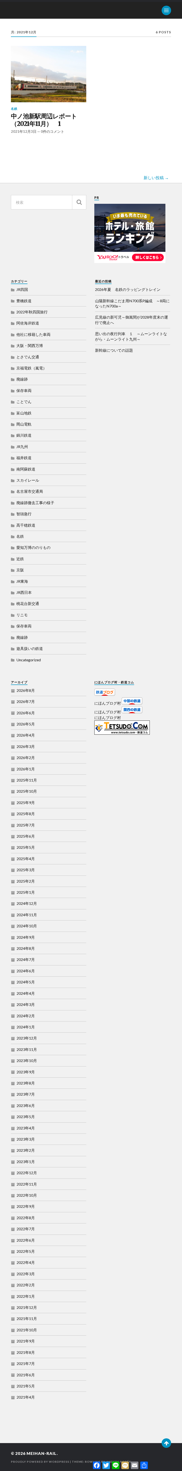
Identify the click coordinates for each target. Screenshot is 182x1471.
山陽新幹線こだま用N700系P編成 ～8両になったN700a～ (132, 303)
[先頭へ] (166, 1443)
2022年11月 (27, 1184)
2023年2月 (26, 1150)
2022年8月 (26, 1217)
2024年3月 (26, 1004)
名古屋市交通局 (29, 491)
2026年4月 (26, 735)
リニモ (22, 615)
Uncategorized (28, 660)
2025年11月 (27, 780)
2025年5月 (26, 847)
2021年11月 (27, 1318)
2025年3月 (26, 869)
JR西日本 (24, 592)
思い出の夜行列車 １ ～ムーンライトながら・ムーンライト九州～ (131, 336)
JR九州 (22, 446)
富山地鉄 (24, 413)
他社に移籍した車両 (33, 334)
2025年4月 (26, 858)
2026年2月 (26, 757)
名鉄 (14, 109)
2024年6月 (26, 971)
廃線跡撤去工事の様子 (35, 502)
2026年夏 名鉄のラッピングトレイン (127, 289)
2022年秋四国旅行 (32, 312)
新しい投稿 (154, 177)
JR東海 (22, 581)
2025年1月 (26, 892)
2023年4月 (26, 1128)
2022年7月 (26, 1229)
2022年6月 (26, 1240)
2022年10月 (27, 1195)
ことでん (24, 401)
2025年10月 (27, 791)
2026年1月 (26, 769)
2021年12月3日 (23, 131)
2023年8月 (26, 1083)
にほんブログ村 (107, 703)
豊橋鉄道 (24, 300)
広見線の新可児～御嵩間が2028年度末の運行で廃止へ (131, 319)
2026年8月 (26, 690)
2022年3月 (26, 1273)
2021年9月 (26, 1341)
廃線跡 (22, 379)
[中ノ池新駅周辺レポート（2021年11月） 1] (48, 74)
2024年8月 (26, 948)
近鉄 (20, 558)
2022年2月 (26, 1285)
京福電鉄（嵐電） (31, 368)
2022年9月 (26, 1206)
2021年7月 (26, 1363)
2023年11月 (27, 1049)
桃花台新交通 (27, 603)
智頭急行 (24, 513)
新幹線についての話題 (114, 350)
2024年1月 (26, 1027)
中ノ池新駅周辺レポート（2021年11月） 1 (44, 120)
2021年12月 (27, 1307)
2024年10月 (27, 926)
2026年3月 (26, 746)
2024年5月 (26, 982)
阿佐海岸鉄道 (27, 323)
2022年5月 (26, 1251)
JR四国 (22, 289)
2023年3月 (26, 1139)
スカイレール (27, 480)
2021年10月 (27, 1330)
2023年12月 (27, 1038)
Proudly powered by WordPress (40, 1461)
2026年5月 (26, 724)
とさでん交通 (27, 357)
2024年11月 (27, 914)
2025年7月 (26, 825)
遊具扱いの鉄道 (29, 648)
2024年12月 (27, 903)
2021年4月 (26, 1397)
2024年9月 (26, 937)
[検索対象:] (48, 202)
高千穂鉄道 (25, 525)
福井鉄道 (24, 457)
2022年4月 (26, 1262)
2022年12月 (27, 1172)
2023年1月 (26, 1161)
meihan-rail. (42, 1453)
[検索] (79, 202)
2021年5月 (26, 1386)
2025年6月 (26, 836)
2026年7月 (26, 701)
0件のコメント (52, 131)
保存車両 (24, 390)
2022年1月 (26, 1296)
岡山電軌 (24, 424)
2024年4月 (26, 993)
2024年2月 (26, 1015)
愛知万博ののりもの (33, 547)
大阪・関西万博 (29, 345)
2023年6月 (26, 1105)
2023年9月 (26, 1072)
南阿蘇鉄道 (25, 469)
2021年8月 (26, 1352)
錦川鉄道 (24, 435)
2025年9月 (26, 802)
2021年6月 (26, 1375)
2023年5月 (26, 1116)
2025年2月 (26, 881)
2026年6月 (26, 713)
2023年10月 (27, 1060)
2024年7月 (26, 959)
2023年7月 (26, 1094)
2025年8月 (26, 813)
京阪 (20, 570)
